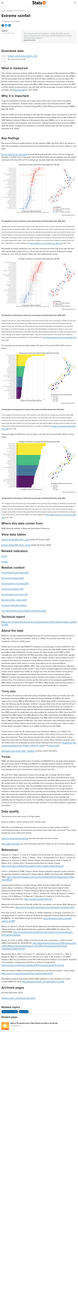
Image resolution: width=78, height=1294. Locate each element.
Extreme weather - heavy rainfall (14, 600)
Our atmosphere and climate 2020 (15, 583)
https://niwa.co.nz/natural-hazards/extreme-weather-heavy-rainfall (27, 973)
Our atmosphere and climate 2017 (14, 594)
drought (26, 745)
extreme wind (54, 745)
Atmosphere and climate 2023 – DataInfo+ (18, 751)
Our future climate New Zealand (13, 605)
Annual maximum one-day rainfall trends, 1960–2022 (46, 243)
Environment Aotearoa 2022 (12, 578)
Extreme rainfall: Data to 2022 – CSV (22, 56)
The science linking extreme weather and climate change (23, 611)
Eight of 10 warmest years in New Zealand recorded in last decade (34, 1023)
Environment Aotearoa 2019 (12, 589)
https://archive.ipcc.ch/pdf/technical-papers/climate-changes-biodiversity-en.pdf (32, 866)
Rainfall (4, 556)
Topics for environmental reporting (14, 838)
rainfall (41, 745)
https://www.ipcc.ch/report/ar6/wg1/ (38, 899)
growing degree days (13, 745)
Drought (4, 562)
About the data (19, 90)
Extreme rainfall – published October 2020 (18, 998)
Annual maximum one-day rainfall (14, 154)
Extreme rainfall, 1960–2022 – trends (16, 545)
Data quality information (10, 844)
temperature (67, 743)
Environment (23, 1012)
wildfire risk (34, 745)
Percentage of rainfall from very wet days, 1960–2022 (59, 337)
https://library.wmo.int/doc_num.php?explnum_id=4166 (43, 982)
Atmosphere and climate (10, 1012)
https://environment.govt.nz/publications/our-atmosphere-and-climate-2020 (44, 907)
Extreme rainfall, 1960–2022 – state (15, 539)
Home (3, 10)
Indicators (10, 10)
